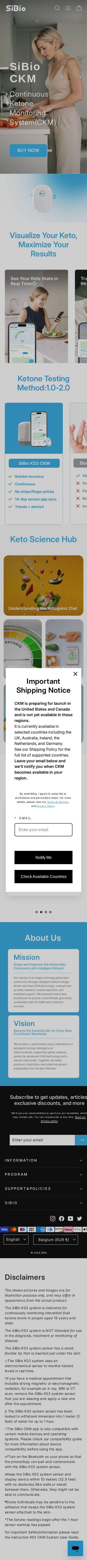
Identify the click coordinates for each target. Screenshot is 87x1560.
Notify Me (44, 857)
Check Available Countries (43, 877)
